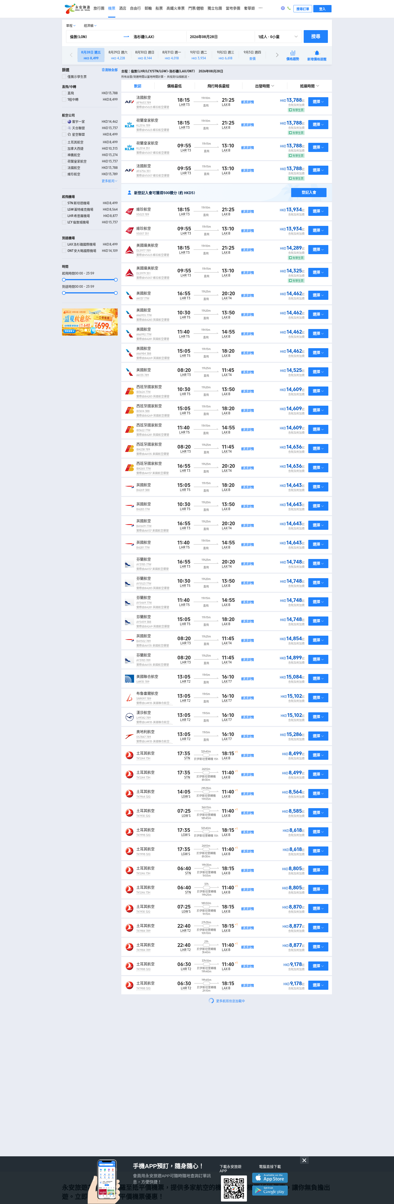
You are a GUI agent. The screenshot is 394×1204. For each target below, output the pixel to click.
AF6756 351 (143, 171)
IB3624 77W (143, 392)
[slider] (90, 279)
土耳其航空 (145, 753)
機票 (111, 8)
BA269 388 (143, 490)
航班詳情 (247, 102)
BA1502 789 (143, 641)
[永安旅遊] (77, 9)
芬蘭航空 (143, 559)
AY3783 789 (143, 660)
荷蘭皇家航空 (147, 120)
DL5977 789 (143, 250)
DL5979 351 (143, 273)
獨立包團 (214, 8)
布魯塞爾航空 (147, 693)
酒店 (122, 8)
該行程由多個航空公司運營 (152, 1107)
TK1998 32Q (143, 835)
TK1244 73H (143, 758)
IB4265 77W (143, 468)
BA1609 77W (143, 526)
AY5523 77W (143, 583)
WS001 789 (143, 1007)
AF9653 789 (143, 102)
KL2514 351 (143, 148)
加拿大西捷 (145, 1002)
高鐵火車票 (175, 8)
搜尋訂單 (302, 8)
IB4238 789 (143, 449)
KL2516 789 (143, 125)
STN (187, 758)
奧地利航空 (145, 732)
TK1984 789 (143, 930)
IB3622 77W (143, 430)
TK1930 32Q (143, 815)
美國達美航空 (147, 245)
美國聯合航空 (147, 676)
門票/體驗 (196, 8)
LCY (188, 1065)
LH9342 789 (143, 717)
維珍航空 (143, 209)
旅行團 (98, 8)
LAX (225, 105)
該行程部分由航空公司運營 (152, 1045)
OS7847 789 (143, 737)
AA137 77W (142, 298)
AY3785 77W (143, 564)
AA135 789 (142, 375)
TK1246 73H (143, 873)
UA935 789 (142, 681)
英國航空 (143, 485)
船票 (159, 8)
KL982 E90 (142, 1065)
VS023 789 (142, 214)
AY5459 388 (143, 622)
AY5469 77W (144, 602)
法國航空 (143, 97)
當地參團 (233, 8)
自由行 (135, 8)
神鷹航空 (143, 1041)
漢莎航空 (143, 712)
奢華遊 (249, 8)
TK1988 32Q (143, 969)
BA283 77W (143, 509)
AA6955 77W (144, 315)
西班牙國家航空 (149, 387)
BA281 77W (143, 547)
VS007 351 (142, 233)
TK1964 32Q (143, 796)
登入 (322, 8)
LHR (182, 105)
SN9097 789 (143, 698)
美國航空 (143, 293)
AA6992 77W (143, 334)
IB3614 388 (143, 411)
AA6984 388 (143, 353)
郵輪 (148, 8)
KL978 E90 (142, 1087)
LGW (184, 796)
